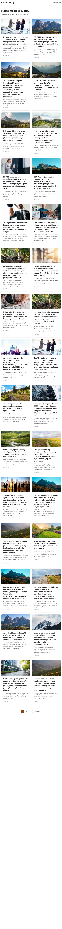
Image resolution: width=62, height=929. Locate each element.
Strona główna (56, 2)
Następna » (37, 711)
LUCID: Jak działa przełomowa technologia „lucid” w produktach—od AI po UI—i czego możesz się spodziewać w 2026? (46, 85)
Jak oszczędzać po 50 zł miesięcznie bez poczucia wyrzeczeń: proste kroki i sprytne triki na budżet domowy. (13, 408)
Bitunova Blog (7, 2)
